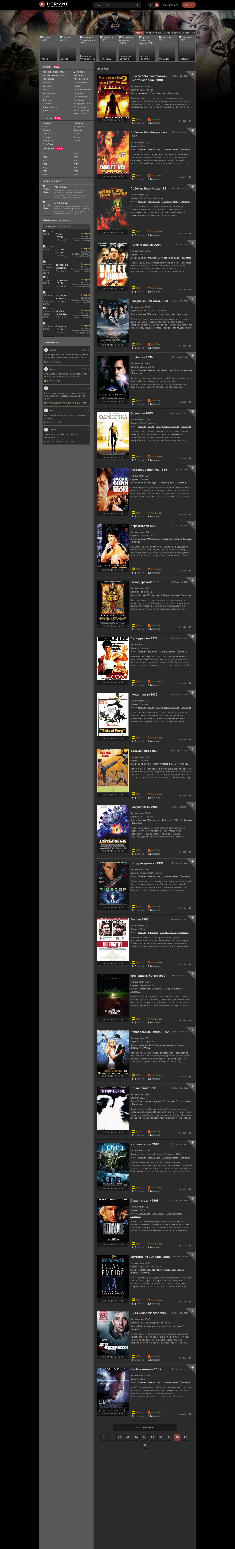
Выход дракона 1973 (145, 582)
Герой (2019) (54, 361)
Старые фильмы (158, 93)
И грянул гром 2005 (145, 1144)
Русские (47, 122)
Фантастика (49, 78)
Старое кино (188, 32)
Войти (189, 5)
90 (136, 1437)
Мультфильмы (81, 82)
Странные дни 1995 (144, 1200)
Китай (76, 133)
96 (185, 1437)
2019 (45, 167)
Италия (77, 140)
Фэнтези (47, 100)
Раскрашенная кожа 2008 (149, 301)
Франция (78, 129)
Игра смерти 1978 (143, 526)
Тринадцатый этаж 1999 (147, 975)
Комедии (47, 85)
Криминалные (50, 107)
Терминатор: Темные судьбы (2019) (67, 403)
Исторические (81, 78)
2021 (45, 160)
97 (144, 1445)
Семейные (79, 100)
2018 (45, 171)
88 (119, 1437)
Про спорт (79, 92)
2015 (76, 157)
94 (169, 1437)
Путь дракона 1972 (143, 638)
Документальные (82, 89)
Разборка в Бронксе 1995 (148, 469)
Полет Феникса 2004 (145, 245)
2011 (76, 171)
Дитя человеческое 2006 (149, 1313)
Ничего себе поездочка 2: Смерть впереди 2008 (149, 78)
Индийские (48, 144)
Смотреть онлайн (113, 120)
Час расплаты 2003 (144, 807)
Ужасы (46, 89)
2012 (76, 167)
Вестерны (79, 75)
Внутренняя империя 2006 (150, 1257)
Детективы (79, 71)
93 (160, 1437)
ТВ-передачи (80, 107)
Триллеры (48, 103)
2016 (76, 153)
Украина (47, 129)
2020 (45, 164)
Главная (139, 32)
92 (152, 1437)
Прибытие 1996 (141, 357)
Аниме (77, 85)
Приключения (80, 96)
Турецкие (47, 137)
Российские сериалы (53, 71)
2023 (45, 153)
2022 (45, 157)
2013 (76, 164)
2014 (76, 160)
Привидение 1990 (143, 1088)
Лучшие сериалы (153, 32)
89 (127, 1437)
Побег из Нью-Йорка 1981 (149, 188)
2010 (76, 174)
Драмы (46, 96)
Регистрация (171, 5)
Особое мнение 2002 (145, 1369)
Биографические (82, 103)
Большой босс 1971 (144, 751)
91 (144, 1437)
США (45, 126)
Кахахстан (48, 133)
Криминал (143, 93)
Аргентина (48, 140)
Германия (78, 122)
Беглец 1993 (139, 919)
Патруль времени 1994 (147, 863)
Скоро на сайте (172, 32)
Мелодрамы (49, 92)
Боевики (47, 82)
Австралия (79, 126)
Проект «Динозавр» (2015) (62, 441)
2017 (45, 174)
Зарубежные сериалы (54, 75)
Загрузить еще (144, 1427)
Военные (47, 110)
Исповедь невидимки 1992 (149, 1032)
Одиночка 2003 (141, 413)
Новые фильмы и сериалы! (81, 112)
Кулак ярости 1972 (143, 694)
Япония (77, 137)
